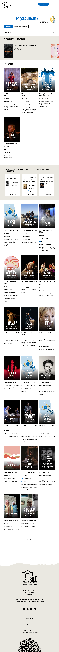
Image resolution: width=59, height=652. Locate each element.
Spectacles (8, 26)
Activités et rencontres (20, 26)
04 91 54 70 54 (38, 599)
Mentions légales (29, 631)
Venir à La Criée (29, 594)
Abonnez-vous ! (44, 4)
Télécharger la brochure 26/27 (44, 21)
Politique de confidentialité (30, 632)
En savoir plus (13, 194)
